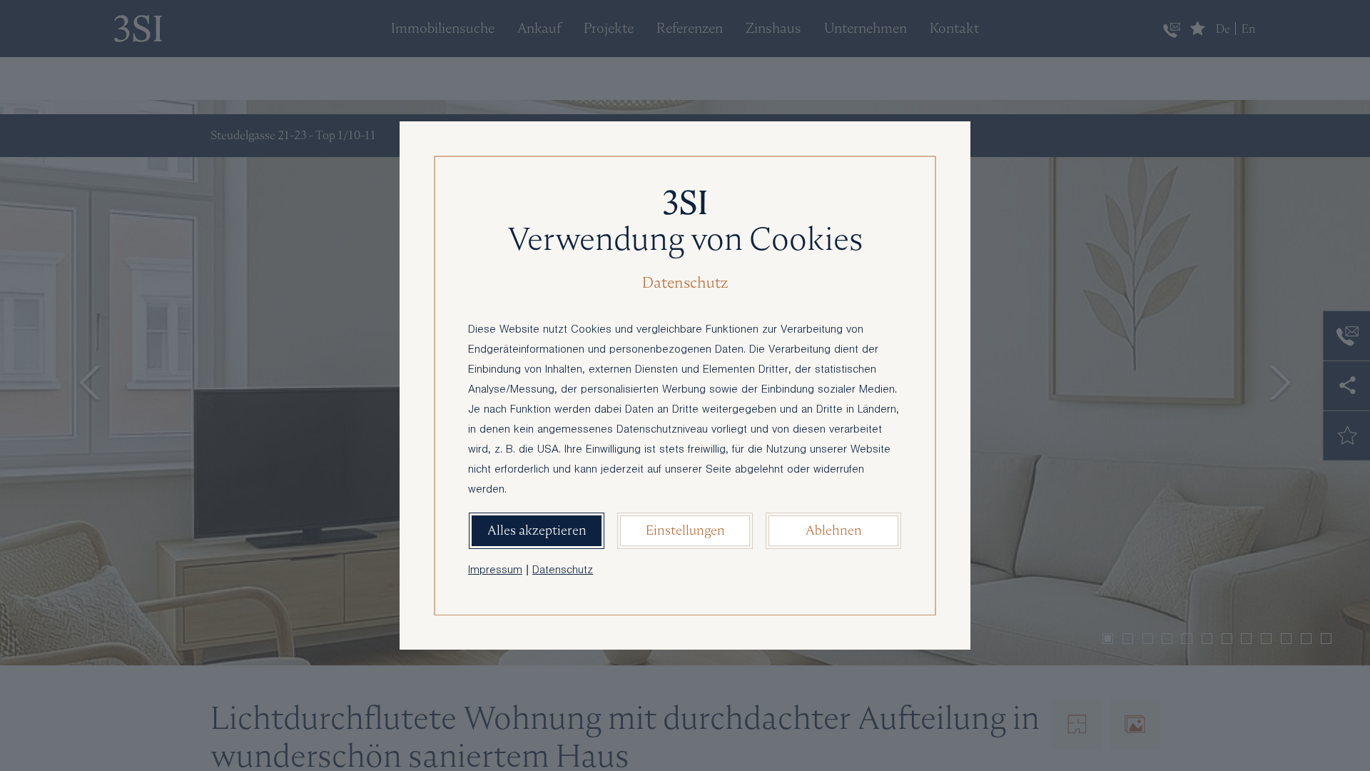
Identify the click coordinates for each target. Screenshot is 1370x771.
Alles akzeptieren (537, 530)
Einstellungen (685, 530)
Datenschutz (562, 571)
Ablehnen (834, 530)
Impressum (495, 571)
